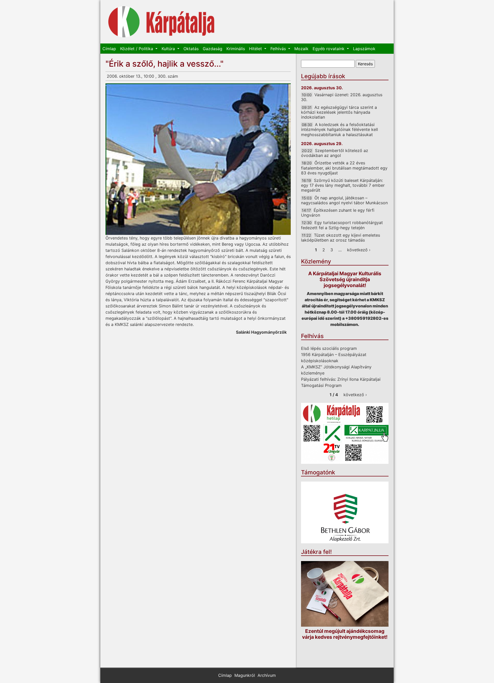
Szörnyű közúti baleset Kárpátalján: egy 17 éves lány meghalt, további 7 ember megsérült (343, 185)
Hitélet (256, 48)
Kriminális (235, 48)
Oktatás (191, 48)
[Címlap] (161, 21)
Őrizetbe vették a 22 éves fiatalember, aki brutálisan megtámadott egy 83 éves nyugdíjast (344, 167)
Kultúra (169, 48)
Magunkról (244, 675)
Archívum (267, 675)
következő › (358, 249)
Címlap (109, 48)
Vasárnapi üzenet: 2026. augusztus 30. (341, 97)
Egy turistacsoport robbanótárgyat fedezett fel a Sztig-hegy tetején (342, 225)
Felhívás (278, 48)
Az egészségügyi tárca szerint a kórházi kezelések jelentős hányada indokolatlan (339, 112)
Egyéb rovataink (329, 48)
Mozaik (301, 48)
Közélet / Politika (137, 48)
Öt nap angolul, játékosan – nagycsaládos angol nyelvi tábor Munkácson (344, 200)
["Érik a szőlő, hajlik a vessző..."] (198, 159)
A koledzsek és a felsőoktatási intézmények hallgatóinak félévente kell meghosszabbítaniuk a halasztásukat (339, 129)
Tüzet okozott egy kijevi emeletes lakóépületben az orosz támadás (340, 238)
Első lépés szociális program (329, 348)
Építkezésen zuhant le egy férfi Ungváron (337, 213)
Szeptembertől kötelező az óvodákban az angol (334, 153)
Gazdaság (212, 48)
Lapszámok (364, 48)
